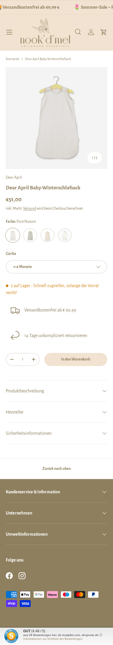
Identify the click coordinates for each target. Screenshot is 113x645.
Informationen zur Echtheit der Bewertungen (53, 638)
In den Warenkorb (75, 359)
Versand (29, 208)
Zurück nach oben (56, 469)
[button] (103, 32)
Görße (11, 254)
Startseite (12, 59)
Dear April (14, 177)
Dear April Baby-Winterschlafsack (48, 59)
